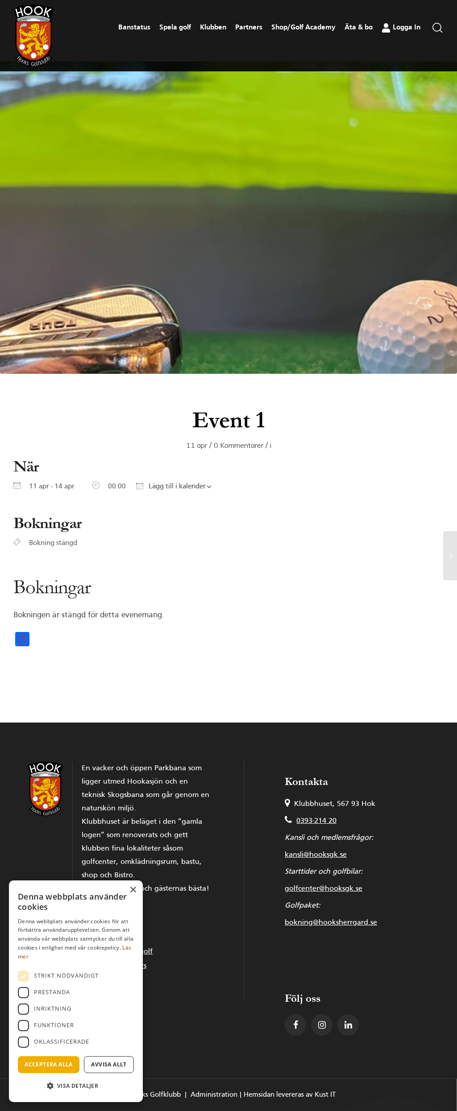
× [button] (132, 890)
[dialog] (76, 991)
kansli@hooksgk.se (316, 855)
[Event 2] (450, 555)
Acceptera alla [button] (49, 1064)
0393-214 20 (316, 821)
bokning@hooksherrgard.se (331, 922)
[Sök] (438, 52)
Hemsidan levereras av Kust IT (290, 1095)
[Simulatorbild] (228, 218)
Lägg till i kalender (176, 486)
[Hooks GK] (33, 35)
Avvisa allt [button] (108, 1064)
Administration (214, 1095)
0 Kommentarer (238, 445)
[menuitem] (438, 52)
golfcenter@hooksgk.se (323, 888)
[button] (76, 1086)
